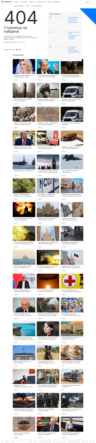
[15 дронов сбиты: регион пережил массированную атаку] (72, 94)
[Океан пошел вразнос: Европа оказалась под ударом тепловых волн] (24, 332)
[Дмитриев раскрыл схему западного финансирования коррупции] (24, 285)
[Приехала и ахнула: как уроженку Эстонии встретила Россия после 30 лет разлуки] (72, 189)
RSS (31, 441)
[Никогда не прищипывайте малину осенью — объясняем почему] (24, 189)
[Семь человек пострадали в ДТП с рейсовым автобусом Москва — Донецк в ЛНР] (48, 380)
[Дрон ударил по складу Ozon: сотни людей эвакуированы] (48, 189)
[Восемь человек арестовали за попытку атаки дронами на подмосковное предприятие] (24, 118)
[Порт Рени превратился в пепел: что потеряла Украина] (24, 213)
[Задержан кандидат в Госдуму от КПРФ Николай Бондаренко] (72, 142)
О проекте (35, 441)
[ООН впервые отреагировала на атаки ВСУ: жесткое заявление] (48, 70)
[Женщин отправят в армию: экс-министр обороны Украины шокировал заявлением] (48, 94)
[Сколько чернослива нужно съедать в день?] (24, 428)
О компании (7, 441)
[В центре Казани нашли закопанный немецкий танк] (72, 213)
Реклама (13, 441)
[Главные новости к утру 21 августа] (24, 165)
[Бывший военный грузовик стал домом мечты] (72, 380)
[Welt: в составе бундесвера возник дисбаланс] (48, 404)
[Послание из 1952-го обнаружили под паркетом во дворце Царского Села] (48, 118)
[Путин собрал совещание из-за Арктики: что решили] (48, 428)
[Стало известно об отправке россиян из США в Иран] (48, 285)
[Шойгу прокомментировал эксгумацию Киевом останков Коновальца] (24, 309)
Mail (2, 441)
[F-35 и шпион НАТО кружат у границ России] (72, 165)
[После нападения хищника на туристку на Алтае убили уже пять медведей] (72, 70)
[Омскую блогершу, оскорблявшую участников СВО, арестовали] (24, 380)
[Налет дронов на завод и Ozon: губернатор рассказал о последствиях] (48, 142)
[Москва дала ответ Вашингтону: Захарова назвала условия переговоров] (24, 70)
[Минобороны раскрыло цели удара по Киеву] (24, 356)
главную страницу (20, 42)
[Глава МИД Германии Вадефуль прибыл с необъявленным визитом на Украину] (72, 428)
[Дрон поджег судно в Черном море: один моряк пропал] (24, 261)
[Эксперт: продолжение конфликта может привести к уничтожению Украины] (48, 309)
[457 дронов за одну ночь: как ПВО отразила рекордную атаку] (48, 261)
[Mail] (2, 2)
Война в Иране (19, 6)
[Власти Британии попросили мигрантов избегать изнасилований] (72, 332)
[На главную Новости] (7, 2)
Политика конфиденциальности (59, 441)
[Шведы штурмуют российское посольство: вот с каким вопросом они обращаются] (48, 213)
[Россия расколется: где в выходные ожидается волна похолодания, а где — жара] (48, 356)
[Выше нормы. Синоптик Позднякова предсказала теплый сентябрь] (72, 309)
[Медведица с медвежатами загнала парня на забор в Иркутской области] (72, 237)
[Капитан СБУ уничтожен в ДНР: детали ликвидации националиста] (24, 94)
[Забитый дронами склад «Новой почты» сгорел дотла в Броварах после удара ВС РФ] (24, 404)
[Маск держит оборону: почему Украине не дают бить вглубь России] (24, 142)
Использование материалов (74, 441)
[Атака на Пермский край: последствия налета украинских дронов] (72, 285)
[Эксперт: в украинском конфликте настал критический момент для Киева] (24, 237)
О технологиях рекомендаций (45, 441)
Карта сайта (92, 441)
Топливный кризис (37, 6)
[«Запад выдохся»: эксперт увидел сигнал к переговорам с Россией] (48, 165)
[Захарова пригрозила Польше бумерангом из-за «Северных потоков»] (72, 261)
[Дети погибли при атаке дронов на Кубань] (72, 118)
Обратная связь (84, 441)
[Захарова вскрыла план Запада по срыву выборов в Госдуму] (48, 237)
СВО (28, 6)
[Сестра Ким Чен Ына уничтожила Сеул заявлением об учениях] (48, 332)
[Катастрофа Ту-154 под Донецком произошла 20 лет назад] (72, 404)
